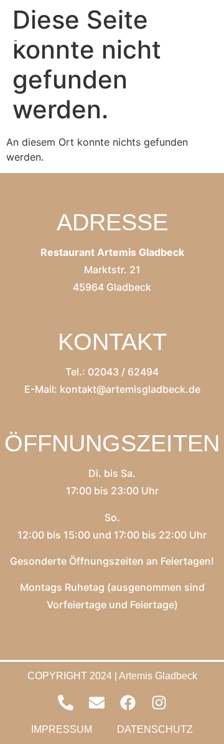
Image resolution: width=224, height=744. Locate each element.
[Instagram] (158, 702)
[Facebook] (127, 702)
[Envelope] (96, 702)
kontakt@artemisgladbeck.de (130, 389)
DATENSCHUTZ (155, 729)
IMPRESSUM (61, 729)
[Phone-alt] (65, 702)
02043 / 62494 (123, 371)
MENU (59, 37)
